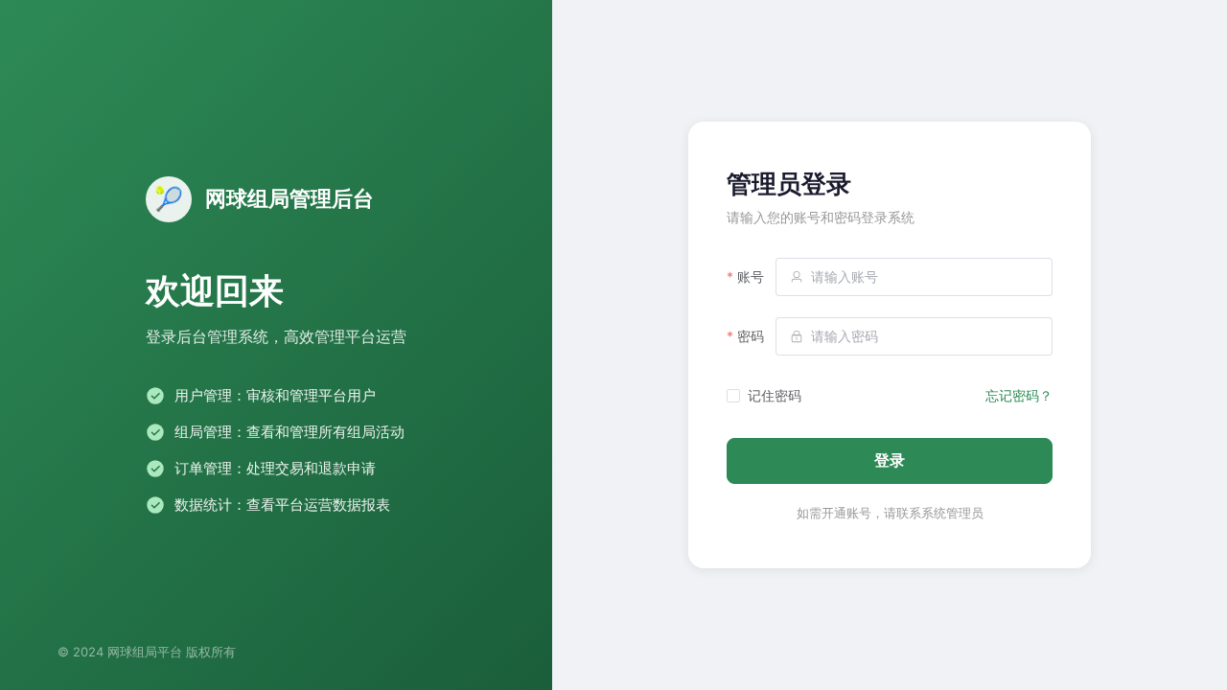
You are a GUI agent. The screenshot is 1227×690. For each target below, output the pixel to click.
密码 (750, 336)
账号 (750, 276)
